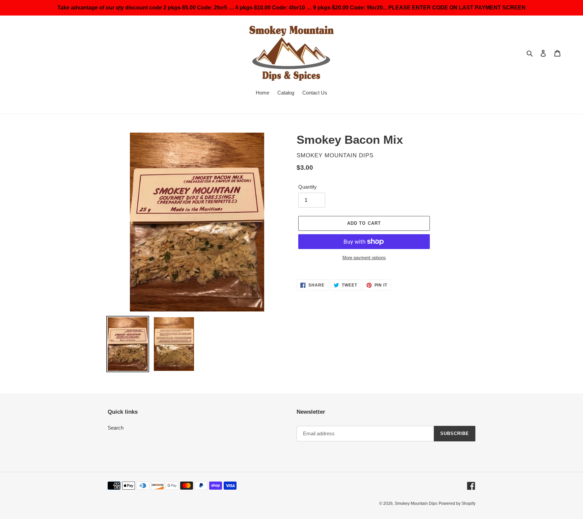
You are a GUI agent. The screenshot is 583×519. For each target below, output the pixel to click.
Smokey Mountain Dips (416, 503)
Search (115, 428)
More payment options (364, 257)
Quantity (307, 187)
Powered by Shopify (457, 503)
